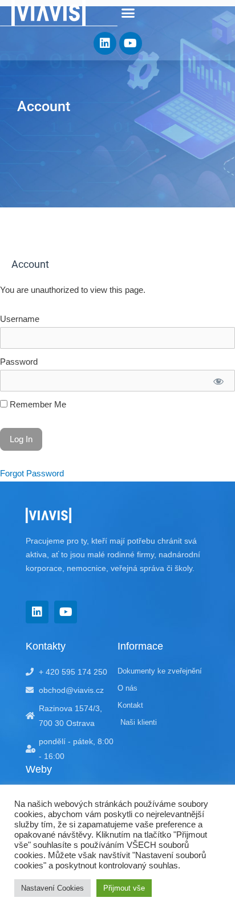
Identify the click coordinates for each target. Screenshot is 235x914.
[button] (128, 13)
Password (19, 361)
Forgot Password (32, 473)
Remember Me (36, 404)
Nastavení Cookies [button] (52, 888)
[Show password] (218, 380)
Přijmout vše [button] (124, 888)
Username (19, 319)
